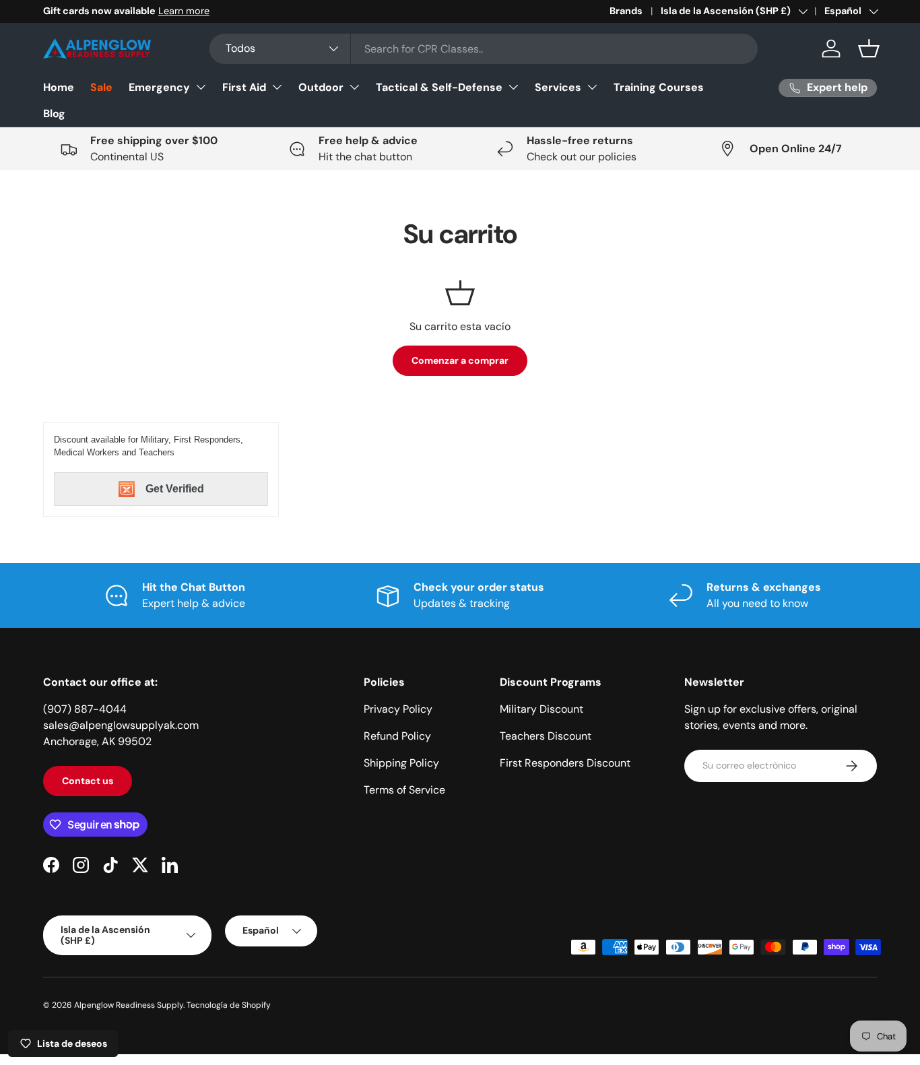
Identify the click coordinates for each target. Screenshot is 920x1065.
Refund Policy (397, 736)
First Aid (244, 87)
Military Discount (541, 709)
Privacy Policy (398, 709)
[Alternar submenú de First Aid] (277, 87)
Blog (54, 113)
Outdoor (320, 87)
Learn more (183, 11)
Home (58, 87)
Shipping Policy (401, 763)
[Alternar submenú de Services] (592, 87)
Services (558, 87)
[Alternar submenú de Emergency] (201, 87)
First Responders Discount (565, 763)
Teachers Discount (545, 736)
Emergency (159, 87)
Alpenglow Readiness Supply (128, 1005)
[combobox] (483, 49)
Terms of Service (404, 790)
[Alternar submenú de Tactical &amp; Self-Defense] (513, 87)
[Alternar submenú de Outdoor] (354, 87)
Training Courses (659, 87)
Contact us (87, 781)
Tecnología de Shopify (229, 1005)
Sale (101, 87)
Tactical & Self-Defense (439, 87)
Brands (626, 11)
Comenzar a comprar (460, 360)
